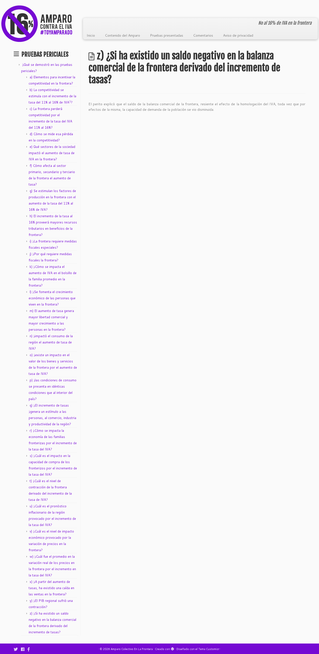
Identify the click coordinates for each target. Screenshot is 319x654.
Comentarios (203, 35)
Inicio (91, 35)
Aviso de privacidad (238, 35)
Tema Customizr (208, 649)
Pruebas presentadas (166, 35)
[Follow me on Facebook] (24, 649)
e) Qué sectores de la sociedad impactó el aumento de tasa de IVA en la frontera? (52, 152)
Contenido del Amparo (122, 35)
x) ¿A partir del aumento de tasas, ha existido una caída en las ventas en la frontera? (51, 587)
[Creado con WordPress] (172, 648)
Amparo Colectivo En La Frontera (132, 649)
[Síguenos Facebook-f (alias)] (30, 649)
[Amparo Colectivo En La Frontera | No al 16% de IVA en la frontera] (37, 23)
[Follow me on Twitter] (17, 649)
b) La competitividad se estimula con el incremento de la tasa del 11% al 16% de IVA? (52, 96)
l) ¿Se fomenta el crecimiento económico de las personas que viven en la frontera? (52, 298)
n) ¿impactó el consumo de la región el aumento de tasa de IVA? (51, 342)
